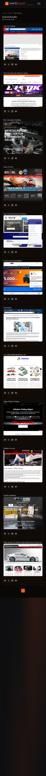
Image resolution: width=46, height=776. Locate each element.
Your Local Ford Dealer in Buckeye (15, 214)
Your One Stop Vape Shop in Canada (16, 73)
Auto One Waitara (9, 26)
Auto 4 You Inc (8, 167)
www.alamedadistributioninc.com (15, 355)
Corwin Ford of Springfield (13, 261)
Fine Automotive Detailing (12, 120)
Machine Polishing (10, 495)
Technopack (8, 308)
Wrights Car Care (9, 448)
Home (5, 13)
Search (10, 13)
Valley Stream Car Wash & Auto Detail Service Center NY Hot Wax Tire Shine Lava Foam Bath (23, 542)
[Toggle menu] (39, 4)
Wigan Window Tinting (11, 401)
